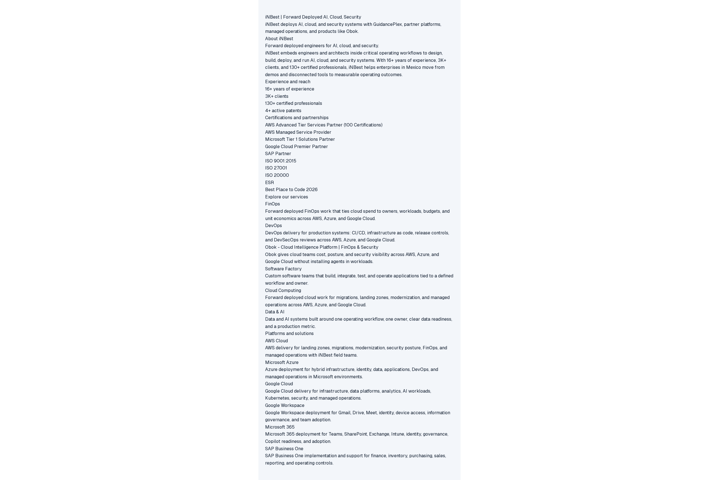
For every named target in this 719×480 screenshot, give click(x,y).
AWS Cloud (276, 341)
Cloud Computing (283, 290)
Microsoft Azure (282, 362)
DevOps (273, 225)
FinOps (272, 204)
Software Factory (283, 269)
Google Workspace (284, 405)
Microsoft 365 (280, 427)
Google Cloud (279, 384)
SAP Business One (284, 449)
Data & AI (275, 312)
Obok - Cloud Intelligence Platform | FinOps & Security (321, 247)
